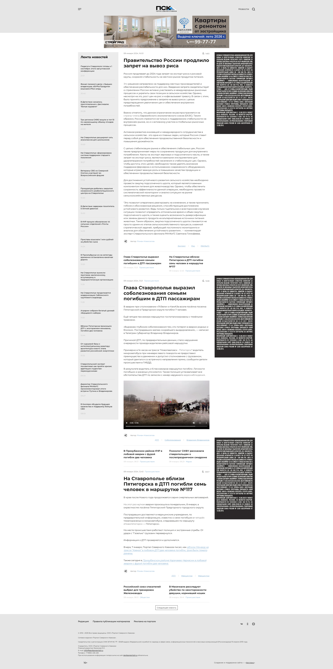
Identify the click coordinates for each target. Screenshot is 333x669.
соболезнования (173, 440)
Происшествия (146, 267)
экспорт (182, 246)
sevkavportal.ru (130, 655)
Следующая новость (166, 608)
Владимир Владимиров (198, 440)
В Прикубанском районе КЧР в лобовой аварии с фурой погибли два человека (143, 454)
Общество (145, 597)
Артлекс (250, 662)
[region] (98, 239)
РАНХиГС (205, 246)
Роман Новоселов (146, 241)
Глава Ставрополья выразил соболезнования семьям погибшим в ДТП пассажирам (142, 260)
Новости (243, 9)
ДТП (157, 440)
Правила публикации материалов (111, 621)
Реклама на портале (145, 621)
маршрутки (203, 576)
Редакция (83, 621)
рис (193, 246)
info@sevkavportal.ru (93, 650)
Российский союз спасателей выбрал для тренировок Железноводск (142, 590)
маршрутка (186, 576)
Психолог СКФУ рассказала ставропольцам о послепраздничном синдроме (188, 454)
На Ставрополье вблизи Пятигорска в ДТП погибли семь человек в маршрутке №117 (186, 261)
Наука (189, 461)
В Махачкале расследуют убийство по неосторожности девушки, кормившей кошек (187, 590)
